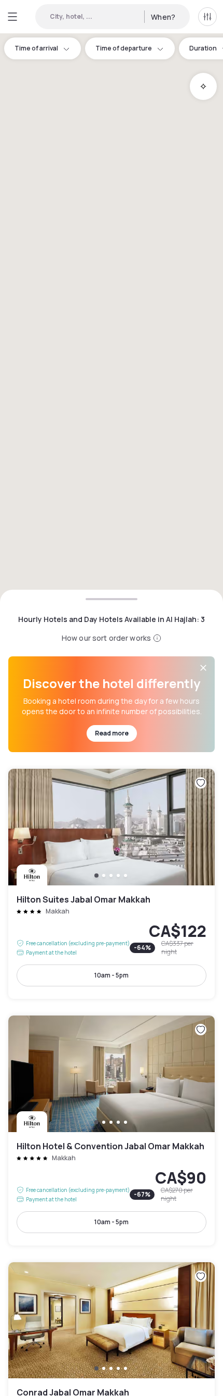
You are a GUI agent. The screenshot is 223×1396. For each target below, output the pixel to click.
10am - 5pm (111, 975)
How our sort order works (106, 638)
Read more (112, 733)
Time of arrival (36, 48)
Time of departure (123, 48)
